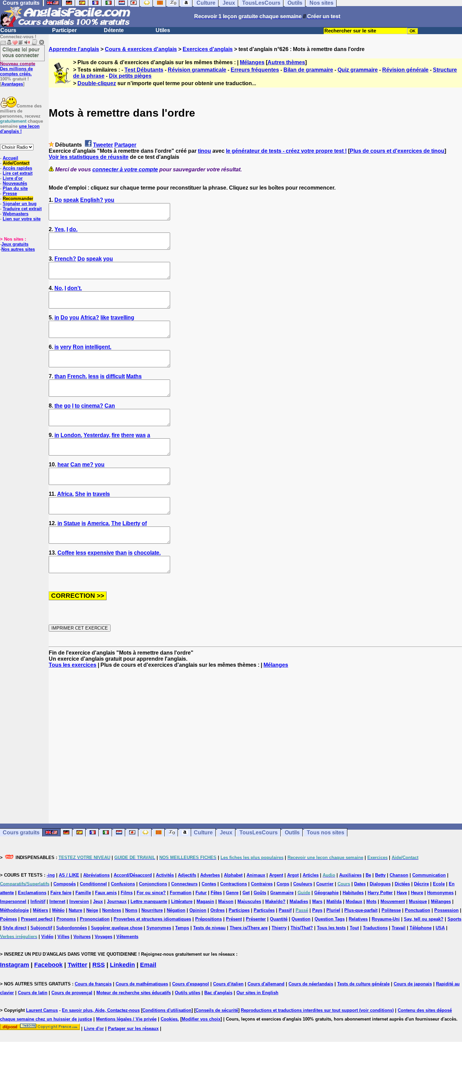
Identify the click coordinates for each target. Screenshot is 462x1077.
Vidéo (47, 936)
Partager (125, 145)
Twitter (77, 964)
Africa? (89, 317)
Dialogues (380, 883)
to (77, 406)
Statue (72, 523)
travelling (122, 317)
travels (101, 494)
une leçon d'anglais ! (20, 129)
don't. (74, 288)
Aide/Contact (16, 163)
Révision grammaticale (197, 70)
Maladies (299, 901)
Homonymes (440, 892)
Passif (285, 910)
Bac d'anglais (218, 992)
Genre (232, 892)
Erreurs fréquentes (255, 70)
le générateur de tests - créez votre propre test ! (286, 151)
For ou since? (151, 892)
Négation (176, 910)
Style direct (14, 927)
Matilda (334, 901)
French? (65, 259)
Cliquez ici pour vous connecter (21, 52)
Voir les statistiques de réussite (89, 157)
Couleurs (302, 883)
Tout (354, 927)
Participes (239, 910)
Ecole (439, 883)
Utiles (163, 30)
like (104, 317)
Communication (429, 875)
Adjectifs (187, 875)
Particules (264, 910)
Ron (78, 347)
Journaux (116, 901)
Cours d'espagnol (190, 983)
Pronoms (66, 919)
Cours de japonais (413, 983)
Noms (131, 910)
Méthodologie (14, 910)
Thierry (279, 927)
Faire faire (60, 892)
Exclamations (32, 892)
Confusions (123, 883)
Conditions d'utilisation (166, 1010)
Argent (276, 875)
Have (402, 892)
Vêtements (127, 936)
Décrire (421, 883)
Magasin (205, 901)
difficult (115, 376)
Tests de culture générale (363, 983)
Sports (454, 919)
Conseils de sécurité (216, 1010)
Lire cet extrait (17, 173)
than (60, 376)
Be (368, 875)
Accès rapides (17, 168)
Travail (399, 927)
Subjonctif (41, 927)
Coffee (65, 553)
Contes (209, 883)
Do (58, 200)
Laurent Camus (42, 1010)
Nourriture (152, 910)
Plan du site (15, 188)
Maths (134, 376)
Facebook (48, 964)
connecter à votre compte (125, 169)
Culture (203, 832)
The (116, 523)
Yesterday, (97, 435)
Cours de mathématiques (142, 983)
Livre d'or (13, 178)
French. (77, 376)
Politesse (391, 910)
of (144, 523)
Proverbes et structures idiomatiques (152, 919)
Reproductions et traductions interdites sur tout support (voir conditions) (317, 1010)
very (65, 347)
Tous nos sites (325, 832)
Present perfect (36, 919)
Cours (8, 30)
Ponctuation (417, 910)
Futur (201, 892)
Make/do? (275, 901)
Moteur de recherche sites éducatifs (133, 992)
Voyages (103, 936)
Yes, (59, 229)
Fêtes (216, 892)
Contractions (233, 883)
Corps (283, 883)
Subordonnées (71, 927)
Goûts (260, 892)
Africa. (65, 494)
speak (71, 200)
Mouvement (392, 901)
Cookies (169, 1019)
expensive (101, 553)
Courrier (324, 883)
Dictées (402, 883)
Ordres (217, 910)
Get (246, 892)
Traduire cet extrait (22, 208)
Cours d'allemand (266, 983)
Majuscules (249, 901)
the (58, 406)
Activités (165, 875)
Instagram (14, 964)
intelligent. (98, 347)
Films (127, 892)
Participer (64, 30)
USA (440, 927)
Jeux (226, 832)
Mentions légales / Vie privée (126, 1019)
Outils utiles (187, 992)
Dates (360, 883)
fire (116, 435)
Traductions (375, 927)
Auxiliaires (350, 875)
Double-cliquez (96, 83)
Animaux (256, 875)
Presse (10, 193)
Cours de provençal (71, 992)
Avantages (12, 84)
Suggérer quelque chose (116, 927)
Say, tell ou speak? (423, 919)
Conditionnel (93, 883)
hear (63, 464)
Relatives (358, 919)
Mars (317, 901)
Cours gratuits (21, 832)
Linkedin (122, 964)
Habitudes (353, 892)
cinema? (92, 406)
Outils (292, 832)
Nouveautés (15, 183)
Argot (293, 875)
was (141, 435)
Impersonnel (13, 901)
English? (91, 200)
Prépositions (208, 919)
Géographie (326, 892)
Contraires (262, 883)
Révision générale (405, 70)
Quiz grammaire (358, 70)
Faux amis (106, 892)
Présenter (256, 919)
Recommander (18, 198)
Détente (114, 30)
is (56, 347)
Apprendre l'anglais (74, 49)
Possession (446, 910)
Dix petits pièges (130, 76)
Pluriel (333, 910)
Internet (57, 901)
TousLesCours (258, 832)
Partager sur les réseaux (133, 1028)
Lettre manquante (149, 901)
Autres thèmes (286, 62)
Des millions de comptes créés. (17, 68)
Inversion (79, 901)
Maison (225, 901)
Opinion (197, 910)
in (56, 317)
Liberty (131, 523)
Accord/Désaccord (133, 875)
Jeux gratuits (14, 244)
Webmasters (15, 213)
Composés (64, 883)
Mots (371, 901)
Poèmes (8, 919)
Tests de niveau (209, 927)
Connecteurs (184, 883)
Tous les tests (331, 927)
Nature (75, 910)
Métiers (40, 910)
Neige (92, 910)
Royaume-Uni (386, 919)
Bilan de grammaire (308, 70)
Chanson (399, 875)
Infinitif (37, 901)
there (127, 435)
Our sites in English (257, 992)
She (80, 494)
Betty (380, 875)
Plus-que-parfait (360, 910)
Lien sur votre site (22, 218)
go (67, 406)
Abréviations (96, 875)
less (93, 376)
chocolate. (147, 553)
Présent (234, 919)
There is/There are (249, 927)
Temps (182, 927)
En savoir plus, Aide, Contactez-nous (101, 1010)
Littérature (181, 901)
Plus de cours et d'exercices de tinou (397, 151)
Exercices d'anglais (208, 49)
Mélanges (252, 62)
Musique (418, 901)
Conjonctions (153, 883)
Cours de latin (32, 992)
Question (301, 919)
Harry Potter (380, 892)
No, (58, 288)
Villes (63, 936)
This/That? (302, 927)
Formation (180, 892)
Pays (317, 910)
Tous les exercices (72, 665)
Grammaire (282, 892)
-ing (51, 875)
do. (73, 229)
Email (148, 964)
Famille (83, 892)
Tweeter (103, 145)
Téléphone (421, 927)
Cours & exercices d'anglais (141, 49)
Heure (417, 892)
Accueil (10, 158)
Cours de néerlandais (310, 983)
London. (71, 435)
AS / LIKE (69, 875)
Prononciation (95, 919)
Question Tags (330, 919)
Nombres (111, 910)
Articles (311, 875)
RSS (98, 964)
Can (110, 406)
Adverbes (210, 875)
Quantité (278, 919)
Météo (58, 910)
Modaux (354, 901)
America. (98, 523)
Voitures (82, 936)
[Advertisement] (255, 746)
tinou (204, 151)
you (109, 200)
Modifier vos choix (201, 1019)
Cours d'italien (228, 983)
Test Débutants (143, 70)
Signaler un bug (20, 203)
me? (87, 464)
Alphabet (233, 875)
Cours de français (93, 983)
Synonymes (158, 927)
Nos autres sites (18, 249)
